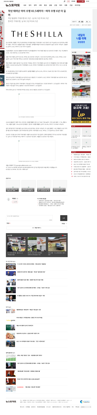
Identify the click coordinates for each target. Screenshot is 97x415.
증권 (45, 5)
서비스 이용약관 (66, 406)
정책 (35, 5)
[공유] (82, 21)
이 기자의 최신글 (41, 198)
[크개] (86, 21)
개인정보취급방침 (41, 406)
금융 (50, 5)
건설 (71, 5)
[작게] (89, 21)
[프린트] (79, 21)
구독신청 (77, 406)
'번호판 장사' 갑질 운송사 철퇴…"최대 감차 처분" (49, 200)
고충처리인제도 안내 (56, 406)
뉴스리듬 (74, 52)
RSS (73, 406)
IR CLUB (48, 406)
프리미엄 (77, 5)
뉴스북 (15, 201)
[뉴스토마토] (13, 5)
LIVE (68, 1)
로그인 (87, 1)
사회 (40, 5)
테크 (60, 5)
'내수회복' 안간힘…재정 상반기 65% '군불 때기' (49, 205)
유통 (65, 5)
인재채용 (28, 406)
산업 (55, 5)
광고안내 (33, 406)
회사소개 (22, 406)
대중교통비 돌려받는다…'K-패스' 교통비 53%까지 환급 (51, 203)
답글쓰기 (74, 21)
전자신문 (73, 1)
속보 (25, 5)
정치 (30, 5)
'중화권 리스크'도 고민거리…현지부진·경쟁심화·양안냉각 (51, 202)
